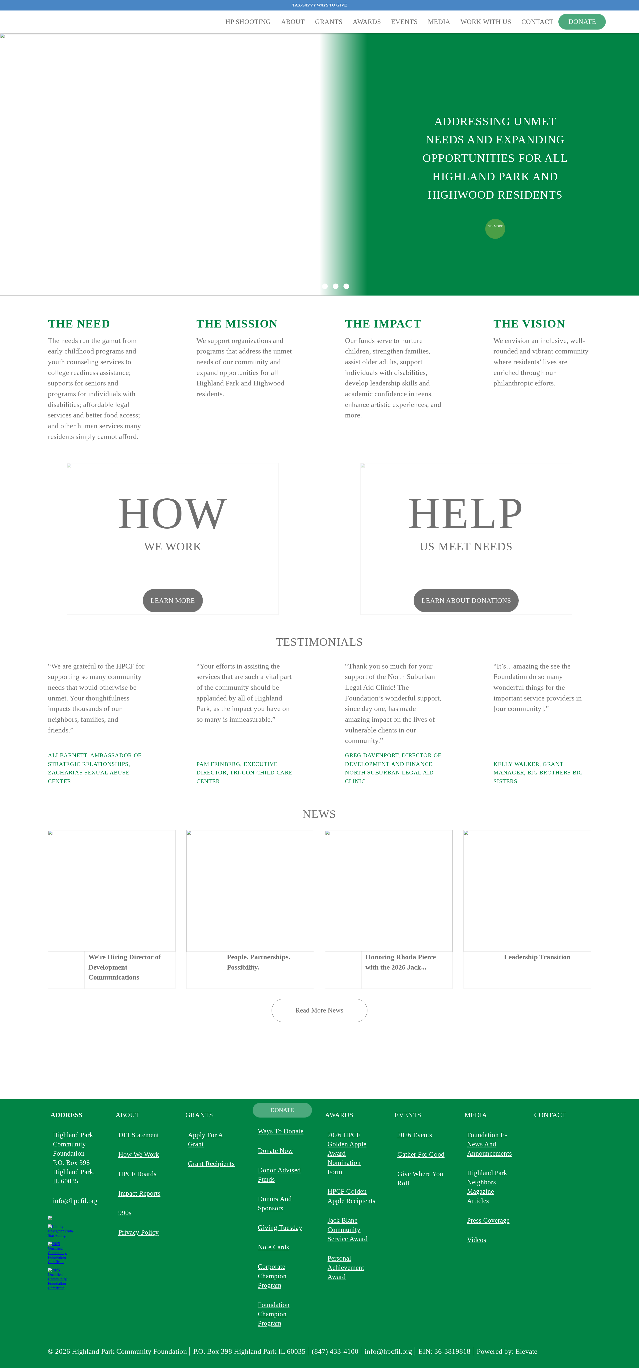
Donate (282, 1110)
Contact (537, 21)
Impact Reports (139, 1193)
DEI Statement (138, 1135)
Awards (367, 21)
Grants (328, 21)
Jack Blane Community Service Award (347, 1230)
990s (125, 1213)
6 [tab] (346, 286)
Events (404, 21)
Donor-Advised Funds (279, 1174)
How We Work (138, 1154)
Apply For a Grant (205, 1139)
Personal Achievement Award (345, 1268)
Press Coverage (488, 1220)
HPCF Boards (137, 1174)
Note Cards (273, 1247)
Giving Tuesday (280, 1227)
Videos (476, 1240)
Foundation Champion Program (274, 1314)
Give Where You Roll (420, 1178)
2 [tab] (303, 286)
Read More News (319, 1010)
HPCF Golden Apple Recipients (351, 1196)
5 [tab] (335, 286)
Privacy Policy (138, 1232)
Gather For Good (421, 1154)
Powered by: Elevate (507, 1351)
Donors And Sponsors (275, 1203)
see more (495, 226)
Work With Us (486, 21)
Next (614, 164)
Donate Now (275, 1150)
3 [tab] (314, 286)
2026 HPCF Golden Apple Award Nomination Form (346, 1153)
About (293, 21)
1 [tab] (292, 286)
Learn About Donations (466, 600)
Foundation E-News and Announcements (489, 1144)
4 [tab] (324, 286)
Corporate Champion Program (272, 1276)
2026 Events (414, 1135)
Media (439, 21)
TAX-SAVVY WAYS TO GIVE (319, 5)
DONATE (582, 22)
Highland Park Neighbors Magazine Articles (487, 1186)
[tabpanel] (191, 164)
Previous (15, 164)
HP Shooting (248, 21)
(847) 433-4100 (335, 1351)
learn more (173, 600)
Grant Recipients (211, 1163)
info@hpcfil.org (75, 1201)
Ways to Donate (281, 1131)
